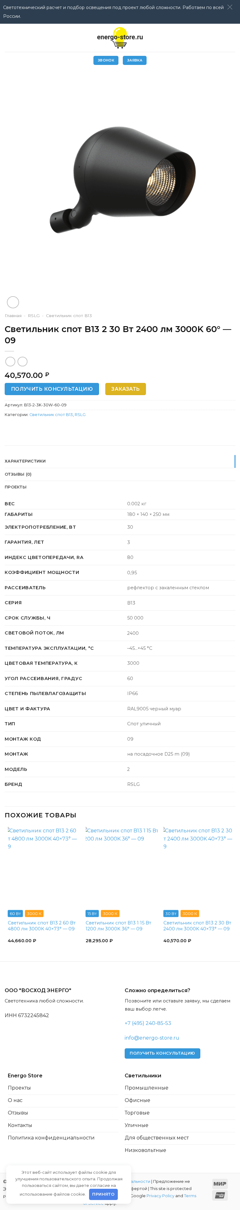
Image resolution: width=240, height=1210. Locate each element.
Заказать (125, 389)
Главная (13, 315)
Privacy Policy (160, 1195)
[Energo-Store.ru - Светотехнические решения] (120, 38)
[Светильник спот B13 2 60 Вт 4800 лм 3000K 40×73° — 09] (43, 866)
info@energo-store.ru (152, 1038)
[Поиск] (232, 38)
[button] (230, 7)
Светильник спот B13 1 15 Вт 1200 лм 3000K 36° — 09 (118, 926)
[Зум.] (13, 302)
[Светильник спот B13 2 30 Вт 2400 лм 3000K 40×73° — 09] (199, 866)
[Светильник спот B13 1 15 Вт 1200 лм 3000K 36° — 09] (121, 866)
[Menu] (8, 37)
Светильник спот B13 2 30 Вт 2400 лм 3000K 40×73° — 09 (197, 926)
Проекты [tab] (16, 487)
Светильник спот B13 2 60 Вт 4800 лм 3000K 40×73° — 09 (42, 926)
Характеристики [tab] (25, 461)
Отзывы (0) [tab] (18, 474)
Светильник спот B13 (69, 315)
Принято (103, 1194)
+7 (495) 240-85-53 (148, 1023)
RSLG (34, 315)
